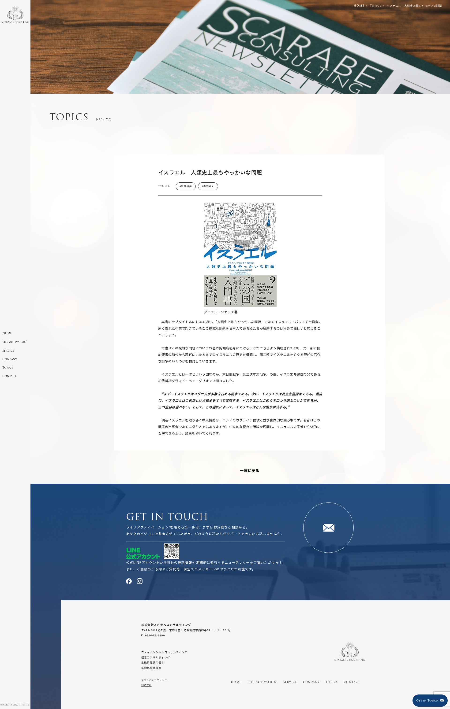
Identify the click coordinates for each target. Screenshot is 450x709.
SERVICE (290, 682)
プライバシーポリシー (154, 680)
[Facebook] (129, 581)
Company (9, 359)
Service (8, 350)
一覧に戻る (249, 470)
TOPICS (332, 682)
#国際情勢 (186, 186)
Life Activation (14, 342)
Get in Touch (427, 700)
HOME (236, 682)
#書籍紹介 (208, 186)
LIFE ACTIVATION (262, 682)
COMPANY (311, 682)
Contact (9, 376)
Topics (7, 367)
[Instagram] (139, 581)
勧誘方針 (146, 685)
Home (7, 333)
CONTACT (352, 682)
